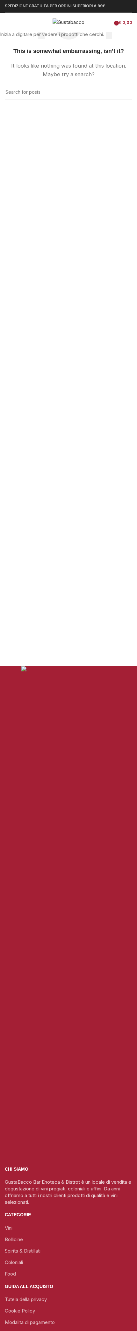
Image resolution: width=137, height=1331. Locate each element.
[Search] (22, 22)
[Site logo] (68, 22)
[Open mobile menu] (7, 22)
